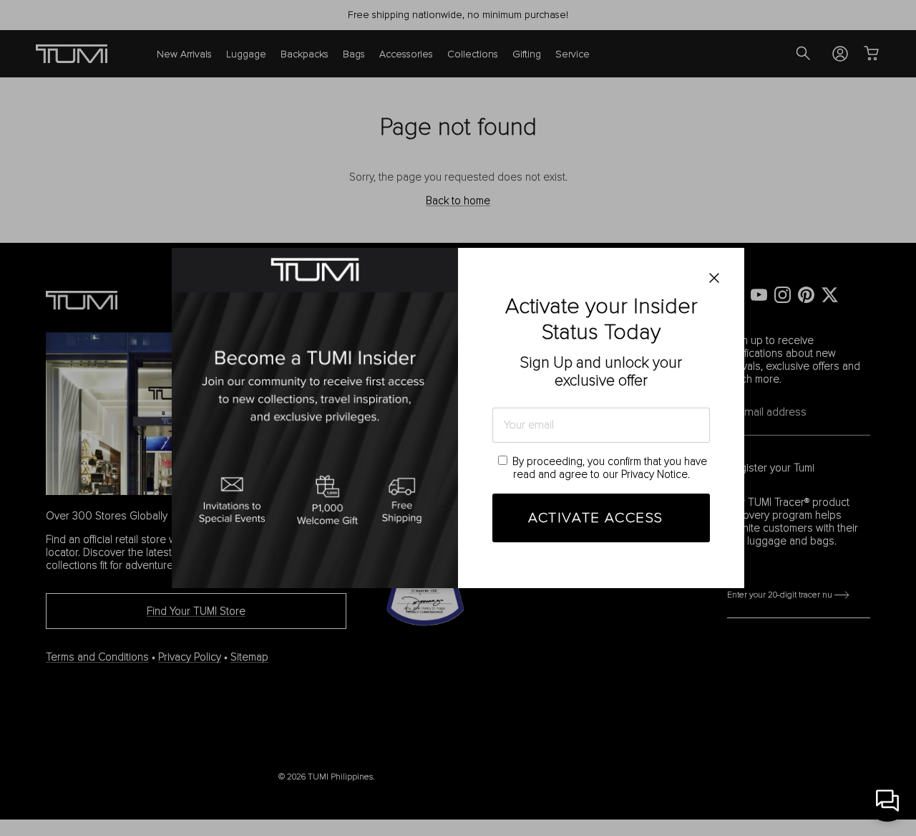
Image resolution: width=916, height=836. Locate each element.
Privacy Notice (654, 474)
